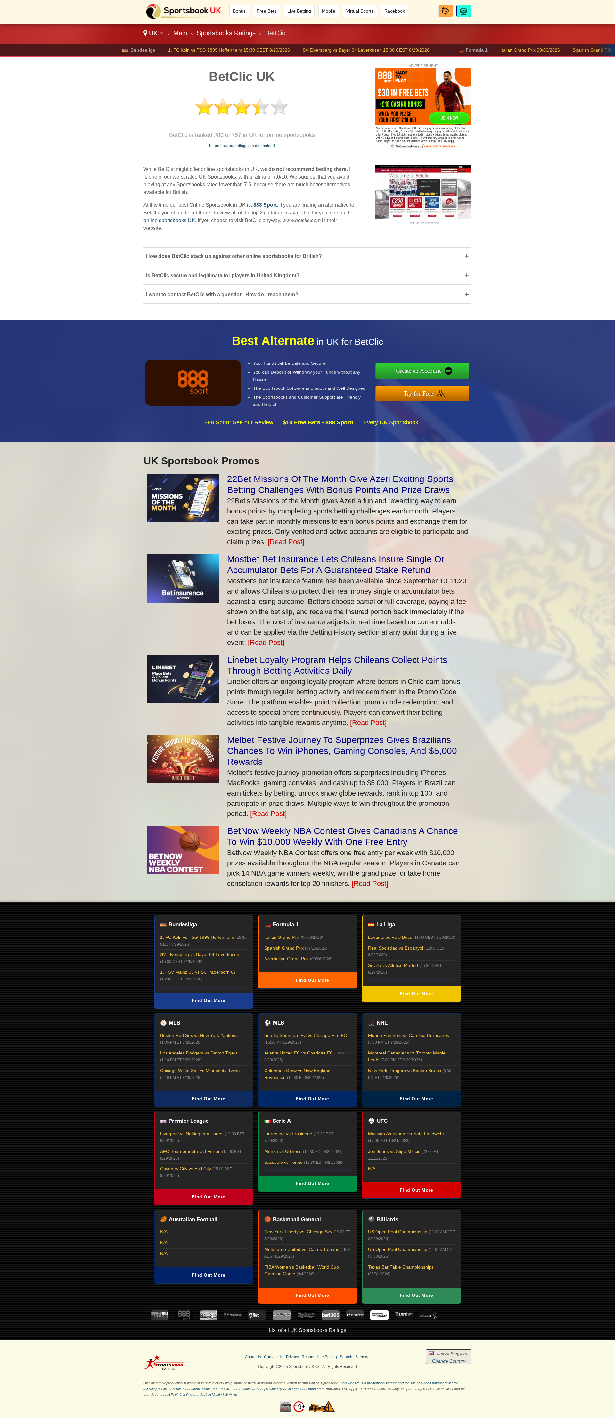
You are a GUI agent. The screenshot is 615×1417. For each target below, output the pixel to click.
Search (346, 1357)
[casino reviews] (164, 1369)
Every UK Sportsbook (390, 422)
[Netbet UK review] (257, 1318)
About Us (253, 1357)
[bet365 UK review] (331, 1318)
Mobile (328, 10)
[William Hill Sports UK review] (159, 1318)
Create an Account (418, 370)
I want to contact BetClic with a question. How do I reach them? (307, 294)
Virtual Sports (359, 10)
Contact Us (273, 1357)
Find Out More (209, 1000)
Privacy (292, 1357)
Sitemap (362, 1357)
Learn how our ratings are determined (242, 146)
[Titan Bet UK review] (404, 1318)
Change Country (448, 1360)
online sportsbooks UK (169, 220)
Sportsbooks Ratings (226, 33)
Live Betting (299, 10)
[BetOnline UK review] (306, 1318)
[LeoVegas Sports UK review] (208, 1318)
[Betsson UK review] (428, 1318)
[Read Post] (286, 542)
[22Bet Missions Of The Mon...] (183, 520)
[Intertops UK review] (379, 1318)
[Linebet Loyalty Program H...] (183, 701)
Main (180, 33)
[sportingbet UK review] (282, 1318)
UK (153, 33)
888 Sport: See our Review (238, 422)
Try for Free (418, 393)
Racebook (394, 10)
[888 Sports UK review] (184, 1318)
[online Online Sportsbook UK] (185, 18)
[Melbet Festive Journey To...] (183, 781)
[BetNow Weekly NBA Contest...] (183, 872)
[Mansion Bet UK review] (233, 1318)
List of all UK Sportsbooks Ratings (307, 1330)
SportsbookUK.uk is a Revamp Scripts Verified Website (194, 1394)
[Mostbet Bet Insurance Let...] (183, 600)
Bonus (239, 10)
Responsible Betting (319, 1357)
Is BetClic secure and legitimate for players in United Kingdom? (307, 275)
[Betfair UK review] (355, 1318)
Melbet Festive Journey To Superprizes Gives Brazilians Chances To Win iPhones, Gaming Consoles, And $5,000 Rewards (342, 751)
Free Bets (266, 10)
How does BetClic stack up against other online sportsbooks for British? (307, 256)
